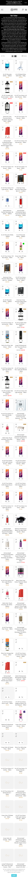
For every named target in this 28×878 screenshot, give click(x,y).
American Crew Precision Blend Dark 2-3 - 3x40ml (20, 301)
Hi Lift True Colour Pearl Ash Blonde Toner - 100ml (21, 279)
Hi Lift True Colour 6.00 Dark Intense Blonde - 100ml (21, 462)
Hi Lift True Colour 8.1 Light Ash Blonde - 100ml (7, 369)
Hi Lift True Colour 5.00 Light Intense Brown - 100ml (7, 462)
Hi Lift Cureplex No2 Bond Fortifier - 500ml (7, 392)
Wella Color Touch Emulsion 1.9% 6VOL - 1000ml (7, 439)
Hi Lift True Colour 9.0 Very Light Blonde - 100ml (7, 582)
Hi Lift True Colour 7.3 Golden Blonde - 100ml (21, 770)
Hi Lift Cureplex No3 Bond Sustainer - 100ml (20, 324)
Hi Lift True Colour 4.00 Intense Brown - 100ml (7, 485)
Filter (4, 56)
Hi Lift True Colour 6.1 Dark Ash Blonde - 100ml (7, 415)
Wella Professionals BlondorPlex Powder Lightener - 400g (20, 677)
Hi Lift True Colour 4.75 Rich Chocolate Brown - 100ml (20, 655)
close (26, 2)
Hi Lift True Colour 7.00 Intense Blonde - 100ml (21, 485)
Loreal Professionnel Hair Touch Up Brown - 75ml (21, 347)
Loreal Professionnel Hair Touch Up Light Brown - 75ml (7, 865)
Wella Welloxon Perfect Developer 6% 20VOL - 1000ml (7, 212)
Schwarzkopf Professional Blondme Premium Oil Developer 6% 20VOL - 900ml (7, 556)
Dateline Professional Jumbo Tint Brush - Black (7, 726)
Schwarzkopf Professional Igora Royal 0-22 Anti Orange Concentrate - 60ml (21, 867)
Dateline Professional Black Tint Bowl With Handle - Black (21, 530)
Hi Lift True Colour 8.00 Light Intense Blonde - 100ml (21, 817)
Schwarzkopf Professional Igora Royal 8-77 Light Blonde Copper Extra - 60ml (7, 144)
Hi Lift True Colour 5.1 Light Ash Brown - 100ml (7, 507)
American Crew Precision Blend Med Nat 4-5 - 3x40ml (20, 189)
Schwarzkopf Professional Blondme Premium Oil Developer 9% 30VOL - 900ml (21, 630)
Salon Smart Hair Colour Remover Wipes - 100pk (21, 582)
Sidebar (25, 56)
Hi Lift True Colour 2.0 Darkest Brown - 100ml (7, 792)
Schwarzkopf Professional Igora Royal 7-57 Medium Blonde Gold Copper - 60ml (7, 679)
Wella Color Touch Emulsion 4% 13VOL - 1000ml (7, 604)
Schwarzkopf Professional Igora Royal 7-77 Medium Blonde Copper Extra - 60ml (21, 841)
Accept (14, 875)
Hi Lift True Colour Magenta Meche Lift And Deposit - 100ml (20, 703)
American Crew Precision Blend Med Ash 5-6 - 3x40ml (7, 279)
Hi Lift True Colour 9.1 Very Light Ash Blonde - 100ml (21, 369)
